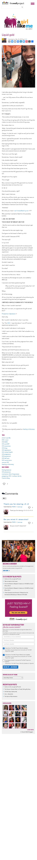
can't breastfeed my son (21, 211)
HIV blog (4, 448)
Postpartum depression (9, 314)
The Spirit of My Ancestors (10, 696)
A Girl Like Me (6, 438)
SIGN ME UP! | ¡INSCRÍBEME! (10, 667)
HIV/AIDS (5, 442)
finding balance (6, 470)
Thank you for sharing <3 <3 (16, 504)
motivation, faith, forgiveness (10, 474)
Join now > (6, 570)
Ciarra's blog (6, 478)
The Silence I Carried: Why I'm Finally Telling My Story (17, 689)
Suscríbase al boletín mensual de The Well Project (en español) (18, 661)
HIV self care (5, 458)
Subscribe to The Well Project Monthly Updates (16, 648)
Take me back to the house (10, 581)
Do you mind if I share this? (16, 519)
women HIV (5, 462)
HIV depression (6, 450)
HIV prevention (6, 456)
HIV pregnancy (6, 454)
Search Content (22, 7)
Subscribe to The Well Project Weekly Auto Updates (17, 654)
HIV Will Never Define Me (10, 691)
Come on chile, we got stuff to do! (12, 579)
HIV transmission (7, 460)
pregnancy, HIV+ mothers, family (11, 476)
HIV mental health (7, 452)
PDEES (14, 507)
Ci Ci (25, 39)
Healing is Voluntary (8, 464)
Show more (30, 730)
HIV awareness (6, 446)
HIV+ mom (5, 440)
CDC (8, 323)
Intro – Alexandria (8, 694)
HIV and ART (6, 444)
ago (19, 507)
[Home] (16, 3)
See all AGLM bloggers (27, 732)
